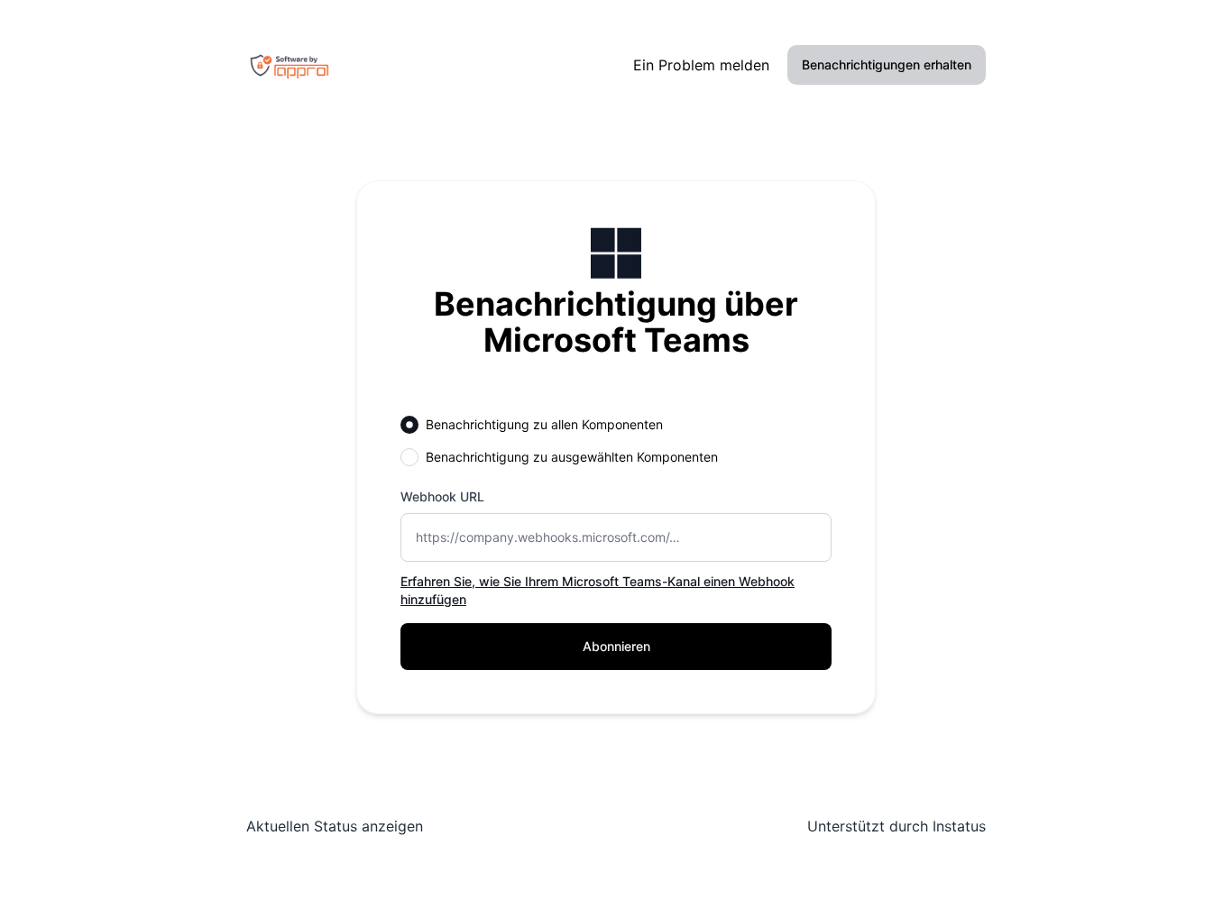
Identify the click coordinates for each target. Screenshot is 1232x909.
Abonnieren (616, 646)
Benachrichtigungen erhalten (886, 64)
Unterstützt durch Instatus (896, 826)
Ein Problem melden (701, 65)
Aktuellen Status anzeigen (334, 826)
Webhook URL (442, 496)
